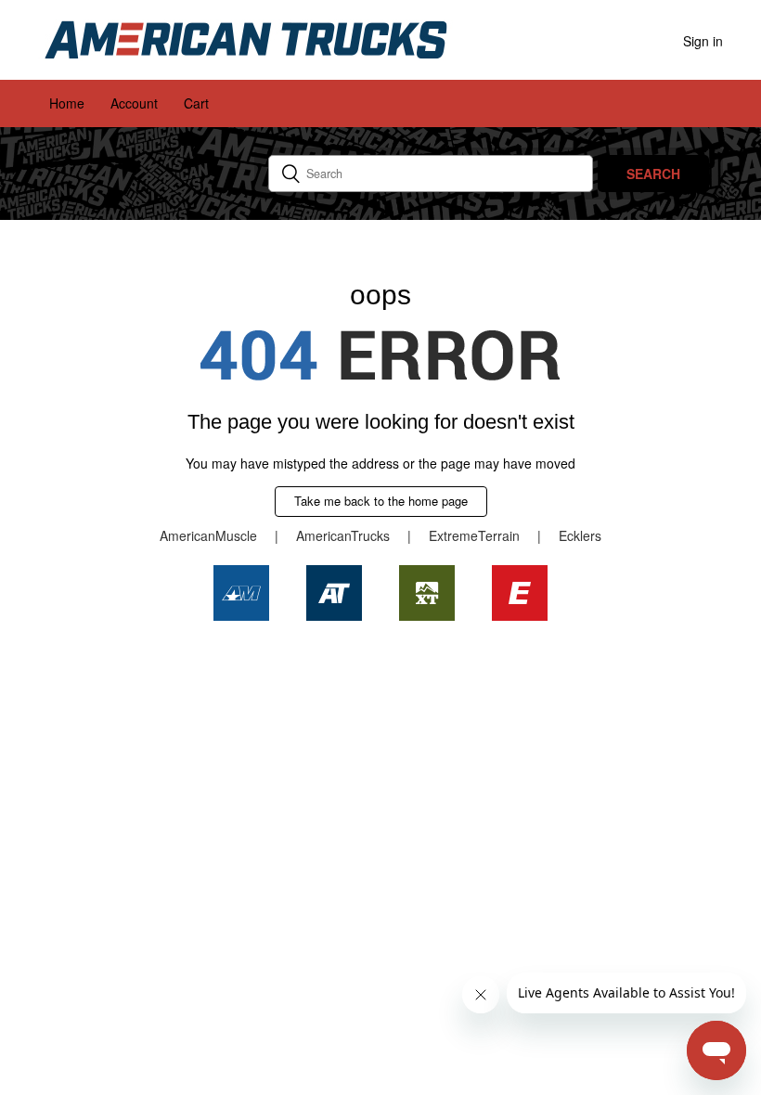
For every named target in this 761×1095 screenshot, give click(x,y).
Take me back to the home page (381, 500)
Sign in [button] (703, 41)
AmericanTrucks (343, 535)
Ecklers (580, 535)
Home (66, 103)
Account (134, 103)
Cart (196, 103)
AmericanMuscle (208, 535)
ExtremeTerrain (474, 535)
